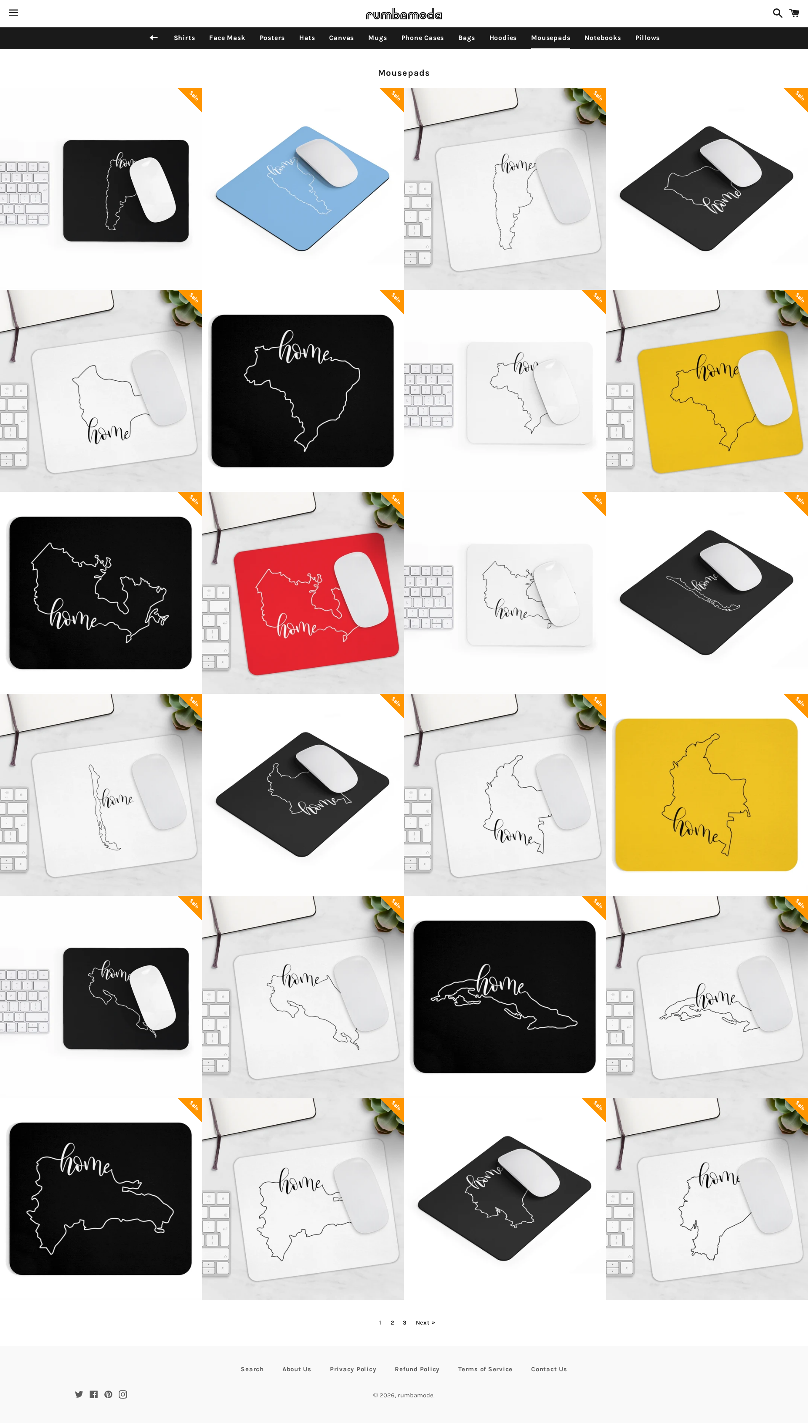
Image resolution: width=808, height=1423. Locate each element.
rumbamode (415, 1395)
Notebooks (603, 38)
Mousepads (550, 38)
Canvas (341, 38)
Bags (466, 38)
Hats (307, 38)
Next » (426, 1323)
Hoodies (503, 38)
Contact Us (549, 1369)
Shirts (184, 38)
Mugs (377, 38)
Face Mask (227, 38)
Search (252, 1369)
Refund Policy (417, 1369)
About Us (296, 1369)
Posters (272, 38)
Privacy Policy (353, 1369)
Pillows (647, 38)
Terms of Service (485, 1369)
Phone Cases (422, 38)
